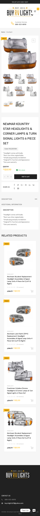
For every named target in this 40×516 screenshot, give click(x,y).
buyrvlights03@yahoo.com (14, 503)
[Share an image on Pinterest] (25, 185)
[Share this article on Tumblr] (14, 188)
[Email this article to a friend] (17, 188)
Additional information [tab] (11, 204)
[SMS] (34, 510)
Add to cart (26, 177)
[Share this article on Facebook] (14, 185)
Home (3, 32)
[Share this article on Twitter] (17, 185)
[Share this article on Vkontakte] (33, 185)
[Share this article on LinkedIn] (29, 185)
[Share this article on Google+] (21, 185)
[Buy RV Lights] (20, 16)
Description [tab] (6, 199)
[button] (33, 40)
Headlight (10, 274)
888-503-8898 (20, 24)
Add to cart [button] (32, 291)
